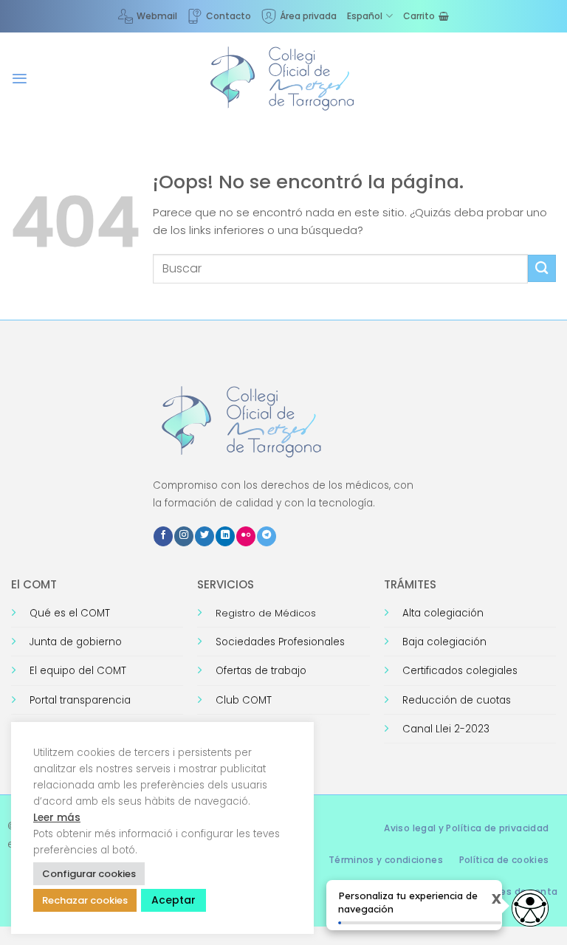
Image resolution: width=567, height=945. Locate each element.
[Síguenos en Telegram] (266, 536)
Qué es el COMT (70, 613)
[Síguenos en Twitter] (204, 536)
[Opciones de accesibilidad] (530, 908)
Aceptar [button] (173, 900)
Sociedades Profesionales (280, 642)
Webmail (157, 16)
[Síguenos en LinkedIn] (225, 536)
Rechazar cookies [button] (85, 900)
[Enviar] (542, 268)
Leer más (56, 818)
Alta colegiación (443, 613)
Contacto (228, 16)
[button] (19, 78)
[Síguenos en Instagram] (183, 536)
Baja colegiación (444, 642)
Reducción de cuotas (456, 700)
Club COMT (244, 700)
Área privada (308, 16)
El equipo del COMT (78, 671)
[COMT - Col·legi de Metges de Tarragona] (283, 79)
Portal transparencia (80, 700)
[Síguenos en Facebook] (163, 536)
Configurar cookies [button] (89, 874)
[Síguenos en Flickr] (245, 536)
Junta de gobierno (76, 642)
